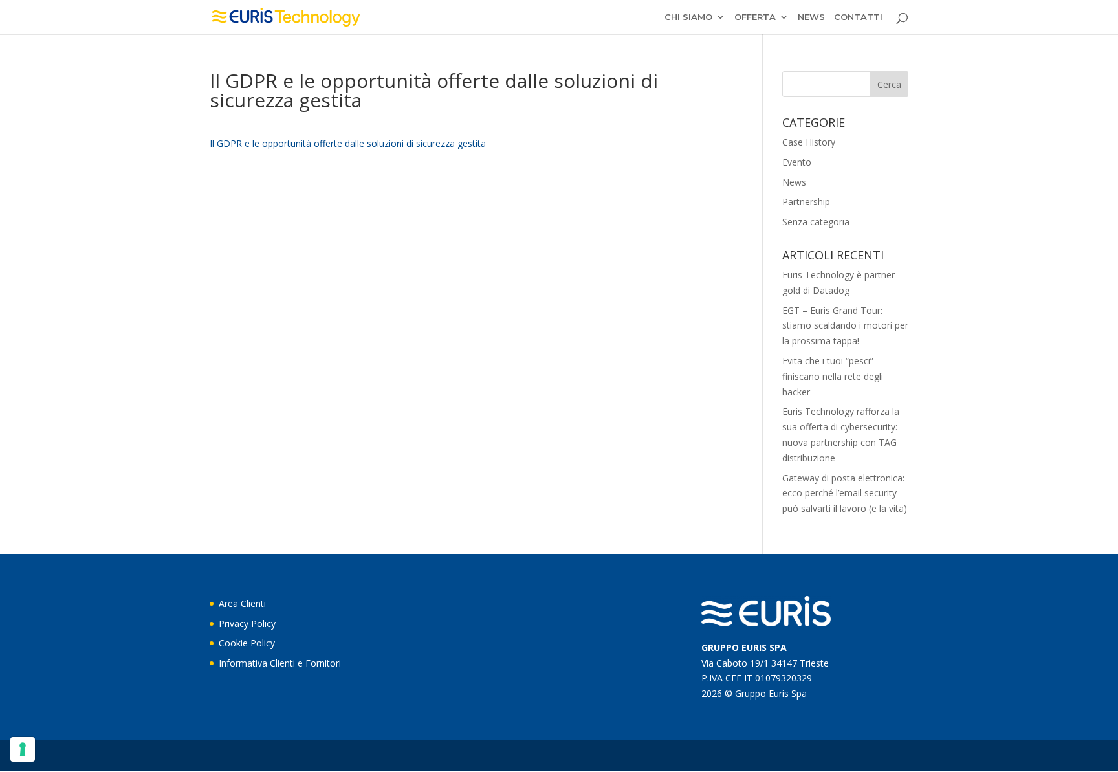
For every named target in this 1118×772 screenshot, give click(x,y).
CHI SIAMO (688, 17)
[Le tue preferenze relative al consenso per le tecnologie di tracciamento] (22, 749)
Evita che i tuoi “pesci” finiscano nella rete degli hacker (832, 376)
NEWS (811, 17)
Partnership (806, 201)
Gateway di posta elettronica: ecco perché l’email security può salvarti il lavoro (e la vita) (844, 493)
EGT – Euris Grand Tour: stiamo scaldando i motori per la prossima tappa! (845, 325)
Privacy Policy (247, 623)
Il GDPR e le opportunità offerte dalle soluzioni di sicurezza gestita (348, 143)
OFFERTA (755, 17)
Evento (796, 162)
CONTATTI (858, 17)
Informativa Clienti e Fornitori (280, 663)
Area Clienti (242, 603)
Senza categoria (815, 221)
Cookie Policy (247, 643)
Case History (808, 142)
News (794, 182)
